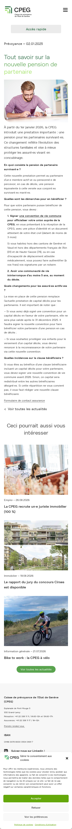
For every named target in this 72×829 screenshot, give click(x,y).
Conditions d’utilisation (45, 825)
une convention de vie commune (40, 216)
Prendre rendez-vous (14, 726)
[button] (67, 758)
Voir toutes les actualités (27, 409)
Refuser (36, 808)
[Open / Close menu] (65, 10)
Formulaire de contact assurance (24, 400)
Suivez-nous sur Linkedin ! (27, 751)
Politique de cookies (23, 825)
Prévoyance (13, 44)
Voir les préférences (36, 817)
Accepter (36, 798)
